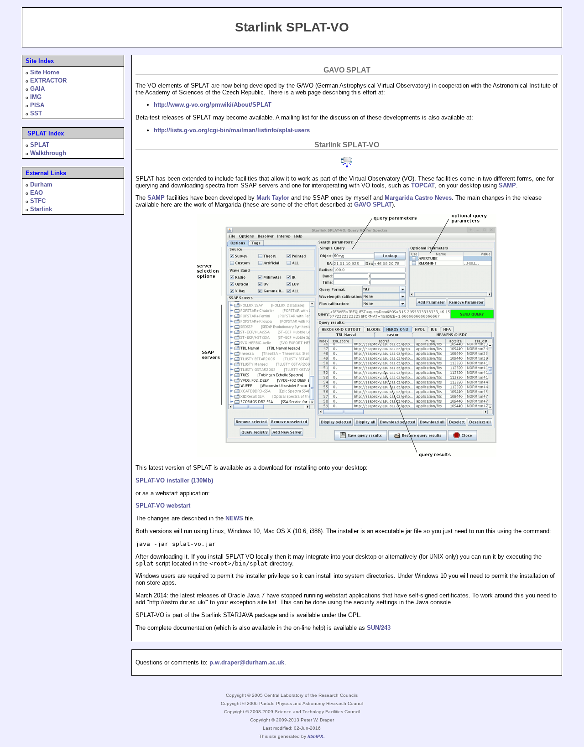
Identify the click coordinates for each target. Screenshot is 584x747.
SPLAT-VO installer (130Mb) (174, 480)
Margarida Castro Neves (418, 197)
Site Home (44, 72)
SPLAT (39, 144)
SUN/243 (379, 627)
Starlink (41, 209)
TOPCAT (423, 185)
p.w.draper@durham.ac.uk (246, 662)
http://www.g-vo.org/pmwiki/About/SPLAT (212, 104)
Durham (41, 184)
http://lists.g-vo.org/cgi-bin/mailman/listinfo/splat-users (232, 130)
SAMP (507, 185)
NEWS (234, 518)
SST (36, 113)
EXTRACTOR (48, 80)
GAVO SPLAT (373, 204)
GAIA (37, 88)
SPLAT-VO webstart (163, 505)
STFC (38, 200)
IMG (36, 96)
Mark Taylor (272, 197)
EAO (36, 192)
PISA (37, 105)
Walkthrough (48, 153)
